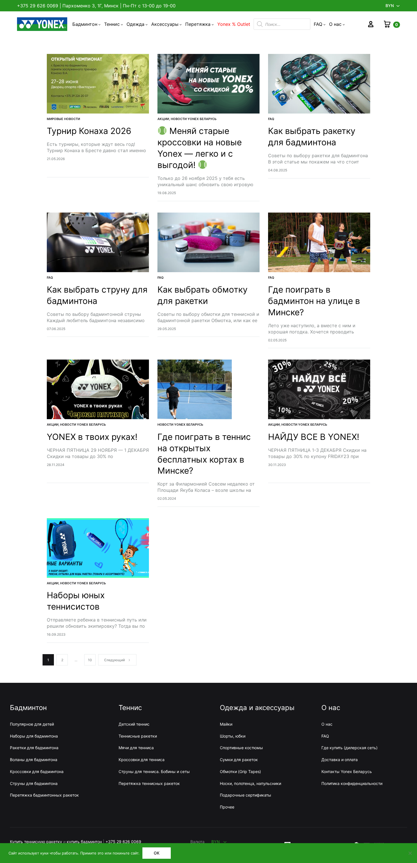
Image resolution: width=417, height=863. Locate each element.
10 (90, 660)
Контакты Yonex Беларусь (346, 771)
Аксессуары (164, 24)
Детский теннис (134, 724)
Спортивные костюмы (241, 747)
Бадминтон (84, 24)
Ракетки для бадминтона (34, 747)
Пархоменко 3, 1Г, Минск (90, 6)
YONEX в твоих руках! (93, 437)
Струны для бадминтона (34, 783)
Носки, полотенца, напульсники (250, 783)
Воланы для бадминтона (33, 759)
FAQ (318, 24)
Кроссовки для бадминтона (37, 771)
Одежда (135, 24)
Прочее (227, 807)
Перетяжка (197, 24)
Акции (163, 119)
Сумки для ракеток (239, 759)
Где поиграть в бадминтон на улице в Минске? (314, 300)
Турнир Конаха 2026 (89, 131)
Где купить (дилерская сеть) (349, 747)
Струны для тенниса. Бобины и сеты (154, 771)
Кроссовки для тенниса (142, 759)
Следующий (114, 660)
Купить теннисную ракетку (36, 841)
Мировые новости (63, 119)
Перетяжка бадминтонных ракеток (44, 795)
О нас (335, 24)
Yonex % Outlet (233, 24)
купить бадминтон (84, 841)
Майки (226, 724)
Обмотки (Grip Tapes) (240, 771)
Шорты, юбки (232, 736)
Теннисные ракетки (138, 736)
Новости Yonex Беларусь (193, 119)
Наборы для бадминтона (34, 736)
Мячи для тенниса (136, 747)
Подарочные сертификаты (245, 795)
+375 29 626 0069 (37, 6)
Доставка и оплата (339, 759)
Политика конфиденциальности (351, 783)
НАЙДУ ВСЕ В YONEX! (314, 437)
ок (156, 853)
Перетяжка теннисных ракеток (149, 783)
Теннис (112, 24)
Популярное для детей (32, 724)
